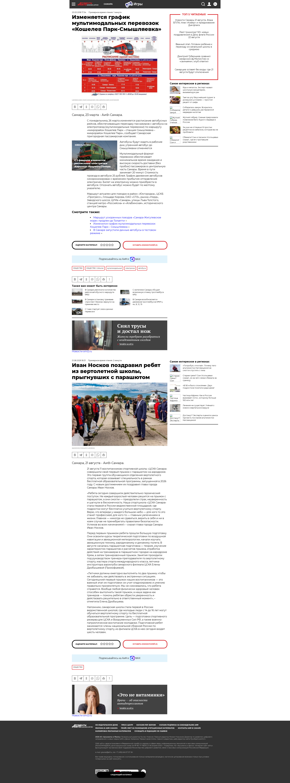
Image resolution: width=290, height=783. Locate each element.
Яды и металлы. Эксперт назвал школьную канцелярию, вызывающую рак (198, 89)
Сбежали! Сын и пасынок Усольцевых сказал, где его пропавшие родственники (200, 139)
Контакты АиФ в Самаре (189, 728)
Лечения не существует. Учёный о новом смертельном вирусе (198, 406)
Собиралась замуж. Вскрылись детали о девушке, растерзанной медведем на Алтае (198, 109)
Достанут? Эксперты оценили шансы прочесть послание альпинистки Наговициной (200, 417)
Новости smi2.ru (82, 351)
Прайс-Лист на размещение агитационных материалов (147, 728)
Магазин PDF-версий (146, 725)
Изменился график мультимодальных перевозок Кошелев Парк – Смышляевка (122, 225)
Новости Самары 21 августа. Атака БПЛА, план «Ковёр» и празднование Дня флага (194, 23)
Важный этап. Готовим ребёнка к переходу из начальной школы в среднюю (194, 47)
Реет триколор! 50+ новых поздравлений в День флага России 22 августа (194, 35)
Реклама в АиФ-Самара (106, 728)
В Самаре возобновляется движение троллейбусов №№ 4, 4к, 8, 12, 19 (148, 301)
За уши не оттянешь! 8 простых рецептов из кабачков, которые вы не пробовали (200, 129)
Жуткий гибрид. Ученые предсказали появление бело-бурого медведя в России (200, 119)
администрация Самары (83, 448)
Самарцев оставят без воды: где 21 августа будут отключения (194, 70)
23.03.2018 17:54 (79, 12)
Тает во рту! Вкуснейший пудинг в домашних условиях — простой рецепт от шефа (199, 99)
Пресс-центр (127, 725)
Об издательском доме (106, 725)
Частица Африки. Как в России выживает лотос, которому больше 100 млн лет (199, 397)
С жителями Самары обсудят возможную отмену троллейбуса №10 (148, 292)
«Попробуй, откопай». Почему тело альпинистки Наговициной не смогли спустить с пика (199, 368)
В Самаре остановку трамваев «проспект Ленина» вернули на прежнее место (99, 301)
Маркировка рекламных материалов (113, 731)
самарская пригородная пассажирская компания (95, 100)
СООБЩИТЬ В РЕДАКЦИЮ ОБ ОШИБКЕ (150, 731)
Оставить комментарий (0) (145, 245)
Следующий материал (121, 775)
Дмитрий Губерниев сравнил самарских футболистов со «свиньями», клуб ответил (194, 59)
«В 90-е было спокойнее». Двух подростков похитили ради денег (199, 386)
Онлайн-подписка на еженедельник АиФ (178, 725)
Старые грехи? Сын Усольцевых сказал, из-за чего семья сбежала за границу (200, 377)
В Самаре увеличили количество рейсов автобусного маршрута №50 (100, 292)
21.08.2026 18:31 (79, 360)
